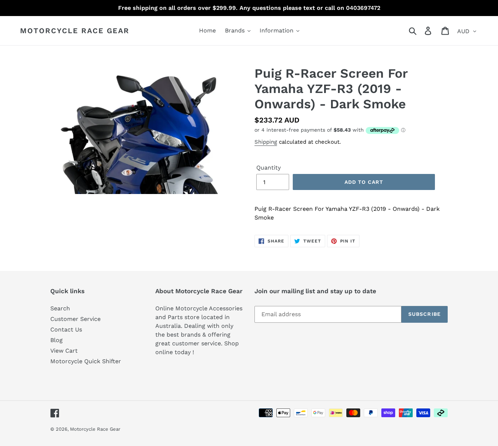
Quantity (268, 167)
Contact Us (66, 329)
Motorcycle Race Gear (74, 30)
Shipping (265, 142)
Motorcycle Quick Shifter (85, 361)
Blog (56, 340)
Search (60, 308)
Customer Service (75, 318)
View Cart (64, 350)
